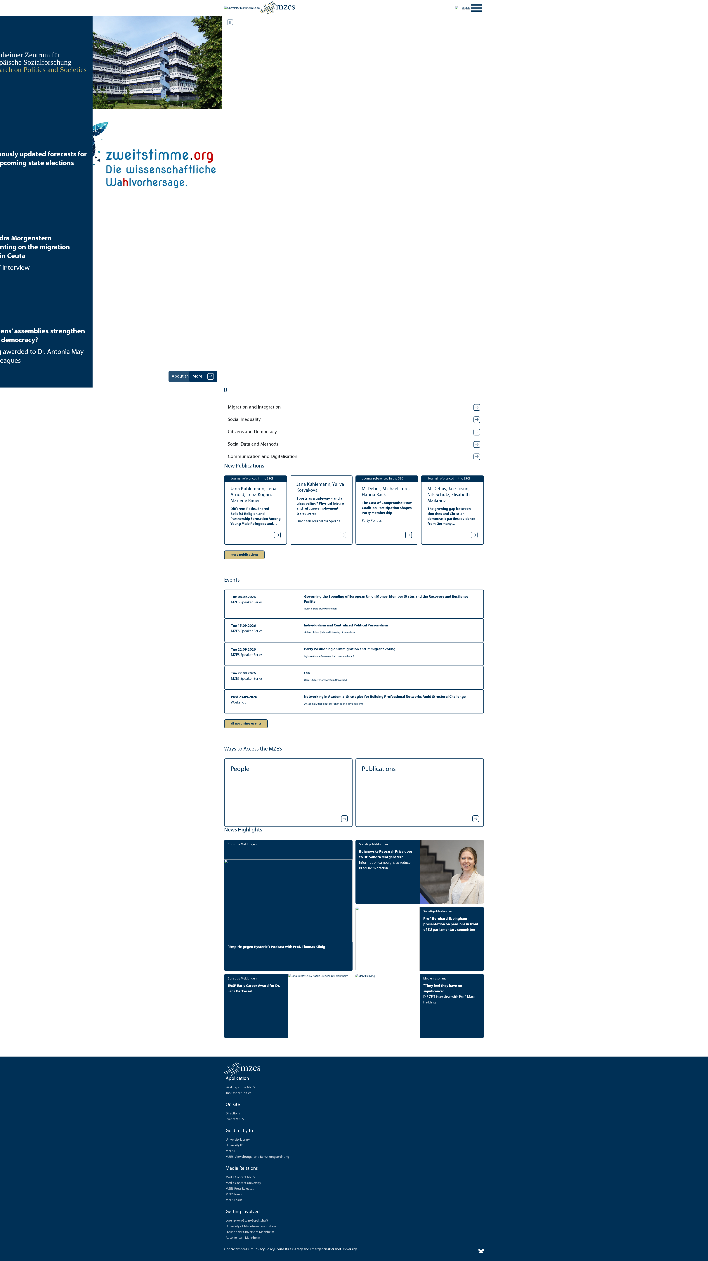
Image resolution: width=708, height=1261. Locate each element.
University (349, 1249)
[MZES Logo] (277, 8)
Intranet (335, 1249)
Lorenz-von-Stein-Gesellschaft (247, 1220)
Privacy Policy (264, 1249)
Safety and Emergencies (311, 1249)
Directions (233, 1113)
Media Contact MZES (240, 1177)
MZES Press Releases (240, 1189)
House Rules (283, 1249)
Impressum (245, 1249)
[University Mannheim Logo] (242, 8)
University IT (234, 1145)
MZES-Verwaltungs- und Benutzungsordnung (257, 1157)
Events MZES (235, 1119)
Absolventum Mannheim (243, 1238)
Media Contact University (243, 1183)
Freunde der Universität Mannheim (250, 1232)
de (468, 7)
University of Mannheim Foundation (251, 1226)
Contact (230, 1249)
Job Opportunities (238, 1093)
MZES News (234, 1194)
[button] (354, 407)
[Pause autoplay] (230, 22)
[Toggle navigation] (477, 8)
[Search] (457, 8)
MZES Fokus (234, 1200)
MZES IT (231, 1151)
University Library (238, 1140)
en (463, 7)
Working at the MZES (240, 1087)
